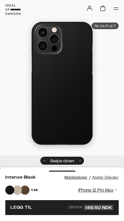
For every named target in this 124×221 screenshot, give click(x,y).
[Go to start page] (13, 9)
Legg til (61, 207)
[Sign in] (89, 8)
